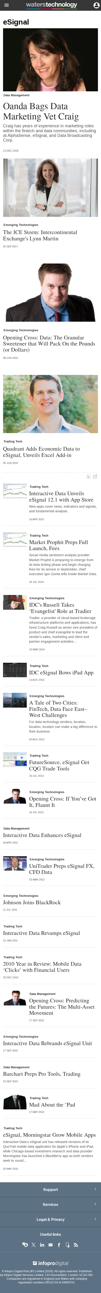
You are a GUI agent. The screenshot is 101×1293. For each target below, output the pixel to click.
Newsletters (50, 1245)
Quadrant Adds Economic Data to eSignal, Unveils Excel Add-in (41, 451)
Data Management (16, 95)
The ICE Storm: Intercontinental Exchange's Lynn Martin (40, 235)
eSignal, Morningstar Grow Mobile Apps (49, 1135)
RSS (76, 1245)
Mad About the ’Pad (52, 1104)
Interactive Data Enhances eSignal (42, 835)
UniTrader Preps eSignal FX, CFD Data (61, 869)
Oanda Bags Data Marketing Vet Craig (41, 110)
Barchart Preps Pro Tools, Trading (42, 1074)
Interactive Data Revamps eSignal (41, 933)
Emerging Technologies (21, 225)
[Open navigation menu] (4, 5)
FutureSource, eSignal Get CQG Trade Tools (59, 765)
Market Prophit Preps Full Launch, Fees (58, 545)
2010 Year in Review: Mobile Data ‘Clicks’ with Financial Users (42, 967)
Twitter (33, 1245)
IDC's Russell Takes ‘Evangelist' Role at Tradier (60, 608)
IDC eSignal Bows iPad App (61, 672)
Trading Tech (13, 441)
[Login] (96, 5)
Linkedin (42, 1245)
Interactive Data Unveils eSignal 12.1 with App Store (61, 496)
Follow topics (25, 1245)
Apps (67, 1245)
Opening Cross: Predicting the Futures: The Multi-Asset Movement (62, 1006)
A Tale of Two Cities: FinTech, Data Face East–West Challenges (58, 708)
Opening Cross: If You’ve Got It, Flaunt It (62, 801)
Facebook (59, 1245)
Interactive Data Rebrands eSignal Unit (47, 1043)
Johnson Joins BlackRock (32, 902)
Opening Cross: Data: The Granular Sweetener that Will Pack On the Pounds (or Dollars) (49, 343)
